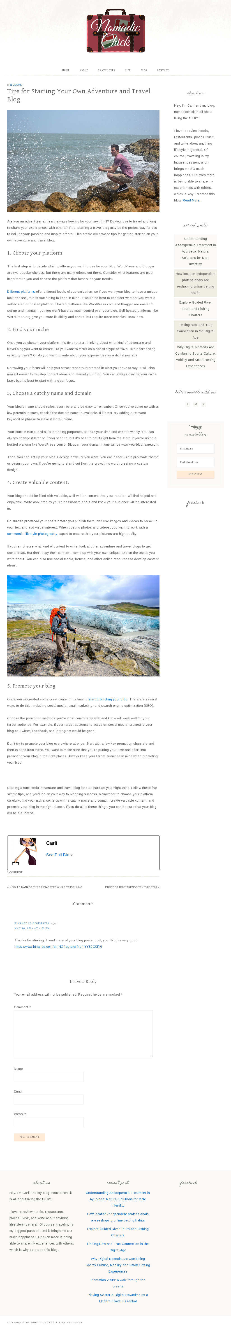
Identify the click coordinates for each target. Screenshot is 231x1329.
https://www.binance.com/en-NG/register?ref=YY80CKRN (58, 946)
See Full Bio (57, 855)
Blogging (16, 85)
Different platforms (21, 291)
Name (18, 1069)
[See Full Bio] (72, 855)
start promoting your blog (108, 699)
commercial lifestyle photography (32, 534)
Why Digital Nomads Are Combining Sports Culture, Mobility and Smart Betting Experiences (118, 1265)
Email (18, 1091)
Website (20, 1114)
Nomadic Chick (115, 30)
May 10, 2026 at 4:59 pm (32, 928)
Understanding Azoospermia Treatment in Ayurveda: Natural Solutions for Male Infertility (195, 251)
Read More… (193, 200)
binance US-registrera (32, 923)
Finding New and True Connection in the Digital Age (196, 331)
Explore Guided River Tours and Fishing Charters (195, 309)
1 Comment (15, 872)
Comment (22, 1007)
